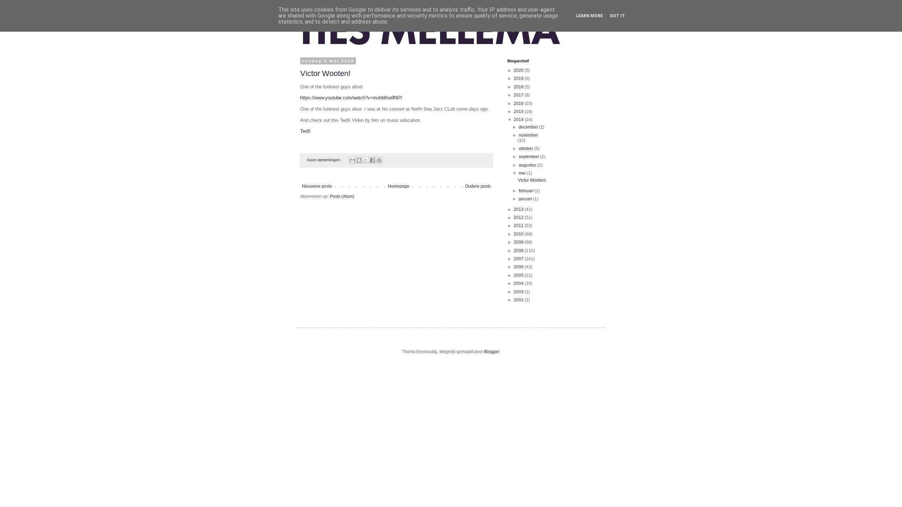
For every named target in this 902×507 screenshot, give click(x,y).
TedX (305, 131)
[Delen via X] (365, 160)
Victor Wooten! (325, 73)
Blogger (491, 351)
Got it (617, 15)
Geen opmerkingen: (324, 160)
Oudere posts (478, 186)
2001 (519, 300)
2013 (519, 209)
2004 (519, 283)
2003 (519, 291)
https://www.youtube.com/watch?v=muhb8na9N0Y (351, 97)
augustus (528, 165)
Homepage (398, 186)
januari (526, 198)
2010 (519, 234)
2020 (519, 70)
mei (523, 173)
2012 (519, 217)
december (529, 127)
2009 (519, 242)
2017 (519, 95)
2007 (519, 258)
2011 (519, 225)
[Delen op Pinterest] (379, 160)
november (528, 135)
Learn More (589, 15)
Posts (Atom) (342, 196)
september (529, 156)
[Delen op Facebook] (372, 160)
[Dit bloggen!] (359, 160)
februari (527, 190)
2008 (519, 250)
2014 (519, 119)
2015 (519, 111)
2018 (519, 86)
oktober (526, 148)
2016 (519, 103)
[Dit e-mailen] (352, 160)
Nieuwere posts (317, 186)
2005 (519, 275)
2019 (519, 78)
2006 (519, 266)
